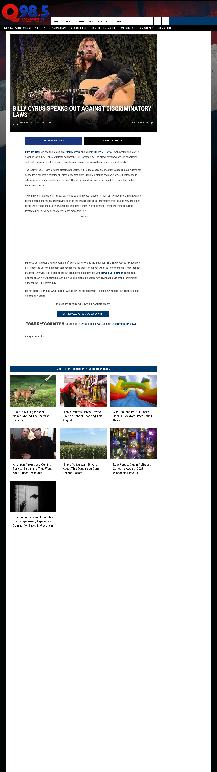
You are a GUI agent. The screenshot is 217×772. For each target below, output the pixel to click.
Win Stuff (103, 21)
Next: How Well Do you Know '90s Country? (83, 314)
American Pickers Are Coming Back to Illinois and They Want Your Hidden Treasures (32, 469)
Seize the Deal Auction (103, 28)
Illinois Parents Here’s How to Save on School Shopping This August (82, 416)
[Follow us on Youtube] (165, 21)
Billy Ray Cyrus (33, 151)
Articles (42, 336)
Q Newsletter (165, 28)
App (91, 21)
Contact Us (120, 21)
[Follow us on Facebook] (142, 21)
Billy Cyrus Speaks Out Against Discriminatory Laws (105, 323)
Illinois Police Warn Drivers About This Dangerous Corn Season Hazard (81, 469)
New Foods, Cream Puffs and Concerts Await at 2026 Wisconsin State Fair (132, 469)
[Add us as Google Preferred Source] (134, 21)
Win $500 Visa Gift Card (27, 28)
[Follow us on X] (157, 21)
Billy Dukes (24, 123)
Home (57, 21)
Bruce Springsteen (112, 272)
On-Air (68, 21)
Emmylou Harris (103, 151)
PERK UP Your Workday (55, 28)
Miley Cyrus (73, 151)
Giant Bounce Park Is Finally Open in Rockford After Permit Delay (132, 416)
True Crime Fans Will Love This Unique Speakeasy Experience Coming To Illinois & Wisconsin (33, 521)
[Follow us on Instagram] (149, 21)
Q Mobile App (146, 28)
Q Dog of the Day (79, 28)
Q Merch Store (127, 28)
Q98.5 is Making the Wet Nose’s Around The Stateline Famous (31, 416)
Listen (80, 21)
